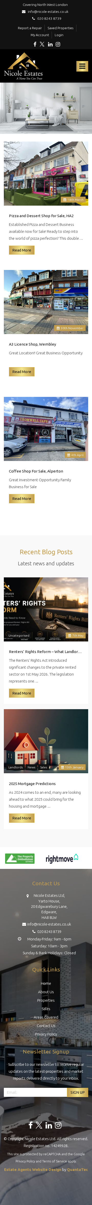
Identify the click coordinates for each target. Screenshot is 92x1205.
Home (46, 983)
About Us (46, 992)
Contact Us (46, 1025)
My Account (40, 35)
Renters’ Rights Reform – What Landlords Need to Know (46, 651)
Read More (21, 250)
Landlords (15, 767)
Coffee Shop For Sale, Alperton (36, 471)
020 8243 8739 (48, 18)
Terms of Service (54, 1161)
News (31, 767)
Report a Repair (30, 28)
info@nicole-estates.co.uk (48, 11)
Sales (43, 767)
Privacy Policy (46, 1034)
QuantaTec (77, 1169)
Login (59, 35)
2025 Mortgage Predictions (32, 783)
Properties (46, 1000)
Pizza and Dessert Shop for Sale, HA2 (41, 216)
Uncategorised (18, 635)
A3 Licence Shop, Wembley (32, 344)
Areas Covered (46, 1017)
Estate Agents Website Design (32, 1169)
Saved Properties (61, 28)
